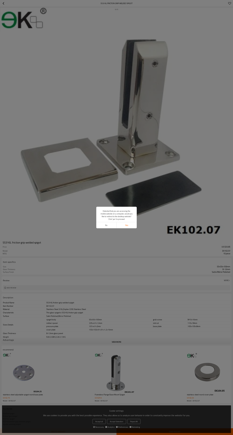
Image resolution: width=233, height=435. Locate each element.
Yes (126, 225)
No (106, 225)
